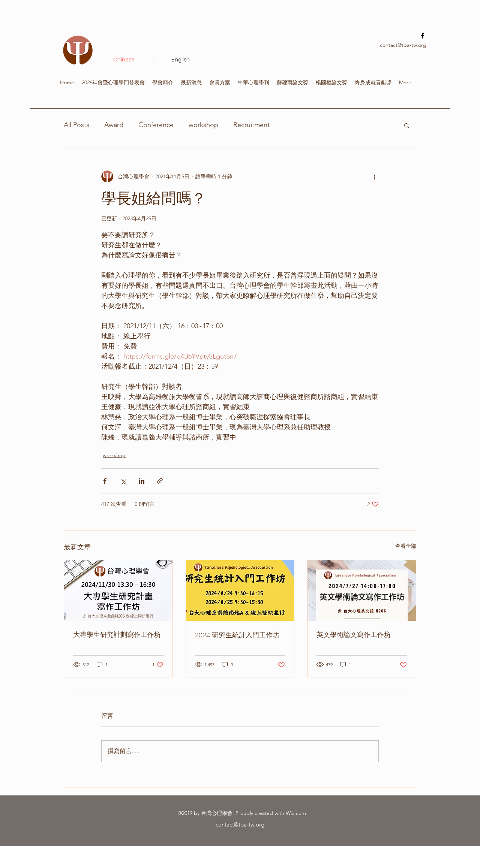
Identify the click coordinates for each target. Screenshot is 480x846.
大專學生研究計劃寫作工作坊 (117, 635)
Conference (156, 125)
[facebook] (422, 35)
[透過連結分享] (160, 480)
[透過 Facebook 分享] (104, 480)
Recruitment (251, 125)
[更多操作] (374, 176)
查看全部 (405, 546)
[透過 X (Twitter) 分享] (123, 480)
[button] (406, 125)
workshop (203, 125)
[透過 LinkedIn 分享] (141, 480)
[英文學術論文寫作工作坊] (362, 590)
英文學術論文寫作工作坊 (353, 635)
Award (113, 125)
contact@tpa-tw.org (403, 45)
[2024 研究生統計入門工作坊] (240, 590)
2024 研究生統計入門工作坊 (237, 635)
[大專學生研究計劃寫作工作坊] (118, 590)
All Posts (76, 125)
